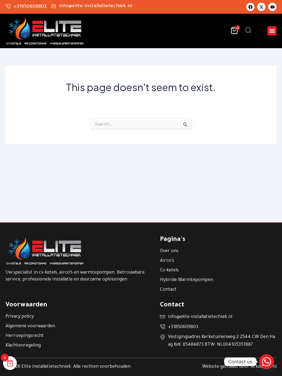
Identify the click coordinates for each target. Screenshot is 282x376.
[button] (271, 31)
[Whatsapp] (266, 361)
